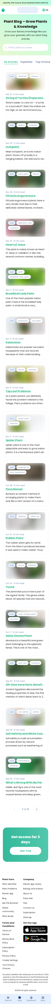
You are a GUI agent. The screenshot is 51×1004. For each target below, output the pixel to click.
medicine (35, 663)
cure (12, 76)
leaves (21, 369)
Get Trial (25, 851)
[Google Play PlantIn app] (35, 938)
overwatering (23, 761)
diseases (32, 369)
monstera (14, 619)
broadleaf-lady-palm (19, 277)
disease (34, 76)
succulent (36, 321)
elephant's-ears (25, 223)
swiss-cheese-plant (27, 614)
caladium (14, 228)
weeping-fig (23, 467)
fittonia (36, 174)
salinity (36, 712)
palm (20, 272)
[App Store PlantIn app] (35, 930)
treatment (22, 76)
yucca (21, 565)
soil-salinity (23, 712)
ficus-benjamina (17, 472)
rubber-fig (34, 516)
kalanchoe (22, 321)
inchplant (33, 125)
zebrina (21, 125)
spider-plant (23, 418)
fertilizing (22, 516)
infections (14, 766)
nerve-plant (23, 174)
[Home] (3, 10)
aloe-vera (22, 663)
